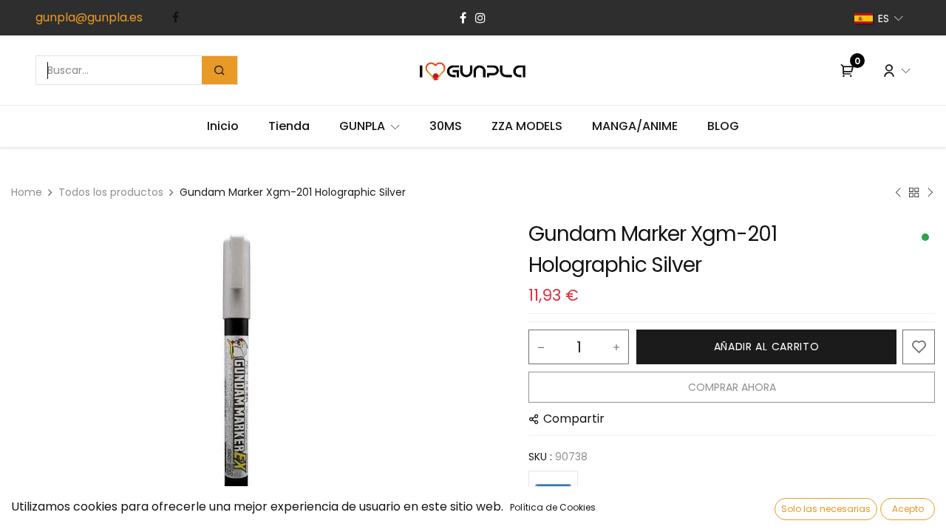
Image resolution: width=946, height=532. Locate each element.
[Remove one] (541, 347)
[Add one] (616, 347)
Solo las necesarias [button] (826, 508)
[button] (766, 347)
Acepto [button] (908, 508)
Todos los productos (110, 192)
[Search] (219, 70)
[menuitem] (222, 126)
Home (26, 192)
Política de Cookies (553, 507)
